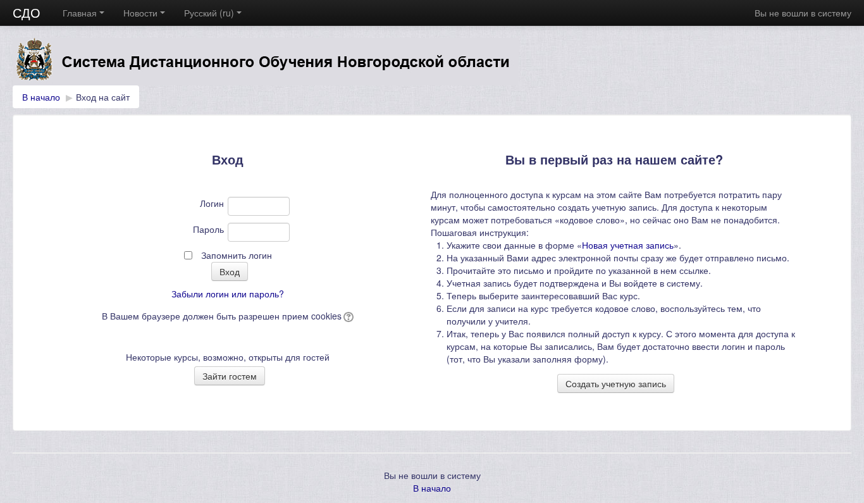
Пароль (208, 229)
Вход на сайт (103, 96)
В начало (41, 96)
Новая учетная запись (628, 245)
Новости (140, 12)
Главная (80, 12)
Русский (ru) (209, 12)
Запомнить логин (236, 255)
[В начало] (432, 61)
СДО (26, 12)
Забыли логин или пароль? (227, 293)
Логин (212, 203)
